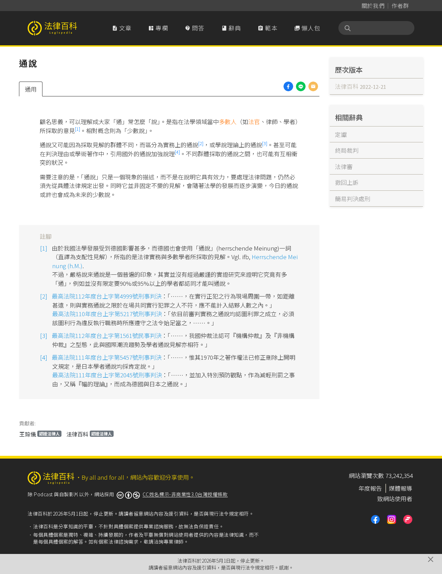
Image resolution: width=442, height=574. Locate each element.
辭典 (231, 27)
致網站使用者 (394, 498)
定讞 (341, 134)
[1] (77, 128)
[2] (200, 143)
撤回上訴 (346, 182)
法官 (254, 121)
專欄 (158, 27)
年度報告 (370, 488)
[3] (264, 143)
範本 (268, 27)
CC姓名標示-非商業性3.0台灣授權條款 (185, 494)
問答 (195, 27)
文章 (122, 27)
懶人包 (307, 27)
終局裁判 (346, 150)
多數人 (228, 121)
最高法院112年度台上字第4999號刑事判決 (107, 296)
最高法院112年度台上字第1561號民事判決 (107, 335)
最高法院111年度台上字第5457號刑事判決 (107, 357)
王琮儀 (39, 434)
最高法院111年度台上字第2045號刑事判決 (107, 374)
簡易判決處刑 (352, 198)
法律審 (344, 166)
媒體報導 (400, 488)
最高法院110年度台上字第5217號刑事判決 (107, 313)
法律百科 (89, 434)
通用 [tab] (31, 89)
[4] (177, 152)
